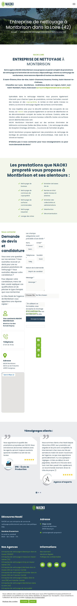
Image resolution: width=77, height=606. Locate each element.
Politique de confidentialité (50, 557)
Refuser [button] (32, 601)
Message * (30, 277)
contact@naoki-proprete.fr (52, 533)
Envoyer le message (38, 319)
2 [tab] (38, 492)
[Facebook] (38, 339)
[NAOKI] (8, 4)
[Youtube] (56, 564)
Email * (39, 243)
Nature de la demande (35, 268)
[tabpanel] (19, 454)
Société (40, 255)
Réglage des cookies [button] (10, 601)
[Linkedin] (38, 350)
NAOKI (20, 112)
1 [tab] (36, 492)
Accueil (14, 32)
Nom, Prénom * (29, 244)
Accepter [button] (24, 601)
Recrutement (45, 551)
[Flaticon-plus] (38, 355)
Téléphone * (30, 256)
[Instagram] (38, 344)
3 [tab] (40, 492)
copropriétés (31, 102)
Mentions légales (46, 554)
